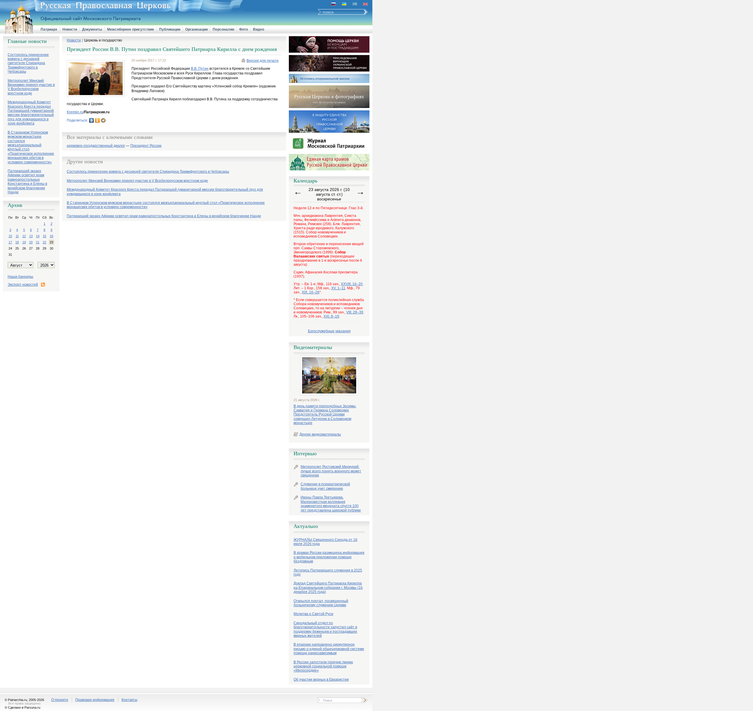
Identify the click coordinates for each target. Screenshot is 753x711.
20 (31, 242)
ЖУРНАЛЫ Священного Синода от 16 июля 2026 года (325, 542)
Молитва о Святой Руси (313, 614)
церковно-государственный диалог (96, 146)
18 (17, 242)
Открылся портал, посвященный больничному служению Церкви (321, 603)
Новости (69, 29)
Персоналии (223, 29)
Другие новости (85, 162)
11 (17, 236)
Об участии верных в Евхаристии (321, 679)
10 (10, 236)
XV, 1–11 (338, 288)
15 (44, 236)
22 (44, 242)
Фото (243, 29)
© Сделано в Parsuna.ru (22, 707)
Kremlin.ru (75, 112)
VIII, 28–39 (354, 312)
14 (37, 236)
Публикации (169, 29)
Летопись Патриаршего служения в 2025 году (328, 572)
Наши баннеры (20, 277)
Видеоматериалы (313, 347)
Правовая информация (94, 700)
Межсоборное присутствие (130, 29)
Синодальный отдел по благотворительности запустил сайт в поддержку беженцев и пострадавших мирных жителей (325, 629)
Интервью (305, 453)
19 (24, 242)
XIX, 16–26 (310, 292)
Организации (196, 29)
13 (31, 236)
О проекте (59, 700)
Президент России (145, 146)
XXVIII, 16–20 (352, 284)
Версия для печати (262, 61)
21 (37, 242)
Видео (258, 29)
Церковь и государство (103, 40)
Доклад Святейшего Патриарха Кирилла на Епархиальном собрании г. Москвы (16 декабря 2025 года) (328, 587)
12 (24, 236)
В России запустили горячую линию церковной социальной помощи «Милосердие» (323, 666)
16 (51, 236)
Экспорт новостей (23, 285)
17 (10, 242)
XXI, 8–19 (331, 316)
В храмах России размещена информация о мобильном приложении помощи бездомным (329, 557)
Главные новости (27, 41)
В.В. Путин (200, 69)
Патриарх (49, 29)
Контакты (129, 700)
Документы (92, 29)
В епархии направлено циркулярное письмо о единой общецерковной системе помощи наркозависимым (329, 648)
